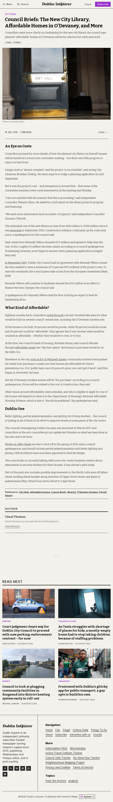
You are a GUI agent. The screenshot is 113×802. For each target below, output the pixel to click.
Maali (74, 796)
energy (6, 681)
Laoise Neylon (65, 644)
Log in (88, 4)
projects (73, 780)
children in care (67, 621)
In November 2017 (16, 262)
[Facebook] (5, 768)
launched (15, 230)
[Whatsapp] (28, 768)
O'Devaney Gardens (87, 492)
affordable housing (40, 492)
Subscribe (102, 4)
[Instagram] (22, 768)
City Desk (10, 14)
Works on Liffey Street (18, 444)
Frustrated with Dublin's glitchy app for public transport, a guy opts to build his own (83, 690)
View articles (12, 526)
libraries (71, 492)
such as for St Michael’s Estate (48, 359)
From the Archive (55, 780)
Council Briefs (58, 492)
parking (6, 621)
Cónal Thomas (13, 42)
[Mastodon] (5, 774)
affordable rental (25, 347)
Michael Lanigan (10, 704)
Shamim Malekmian (67, 700)
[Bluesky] (16, 768)
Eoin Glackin (8, 644)
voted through (55, 315)
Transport (64, 681)
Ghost (65, 796)
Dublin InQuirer (35, 796)
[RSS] (11, 768)
